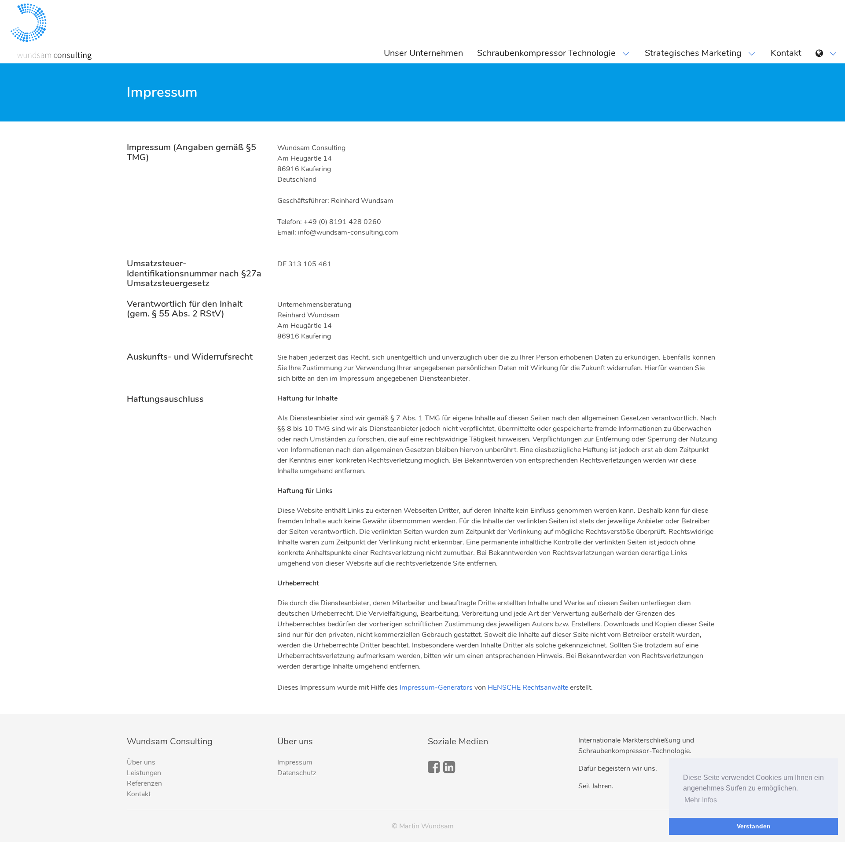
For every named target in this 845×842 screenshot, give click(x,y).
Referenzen (144, 783)
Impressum (294, 762)
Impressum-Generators (436, 687)
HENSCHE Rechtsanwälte (528, 687)
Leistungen (144, 773)
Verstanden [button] (754, 826)
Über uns (141, 762)
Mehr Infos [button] (700, 800)
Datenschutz (296, 773)
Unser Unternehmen (423, 53)
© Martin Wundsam (423, 826)
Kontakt (786, 53)
